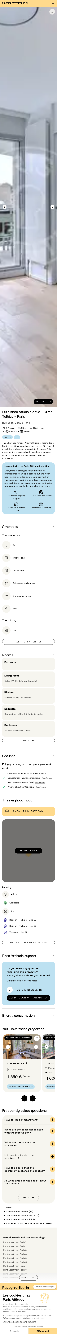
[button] (28, 526)
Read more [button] (47, 777)
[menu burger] (53, 3)
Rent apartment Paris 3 (15, 1250)
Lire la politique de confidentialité (19, 1322)
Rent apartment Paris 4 (15, 1254)
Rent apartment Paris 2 (15, 1246)
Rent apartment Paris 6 (15, 1262)
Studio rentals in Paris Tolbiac (21, 1219)
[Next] (52, 207)
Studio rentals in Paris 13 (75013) (22, 1215)
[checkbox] (52, 12)
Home (8, 1207)
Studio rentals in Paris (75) (19, 1211)
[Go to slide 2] (24, 1053)
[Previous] (4, 207)
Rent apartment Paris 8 (15, 1269)
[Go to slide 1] (21, 1053)
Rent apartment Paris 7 (15, 1265)
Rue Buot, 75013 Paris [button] (16, 422)
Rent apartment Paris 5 (15, 1258)
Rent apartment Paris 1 (14, 1242)
